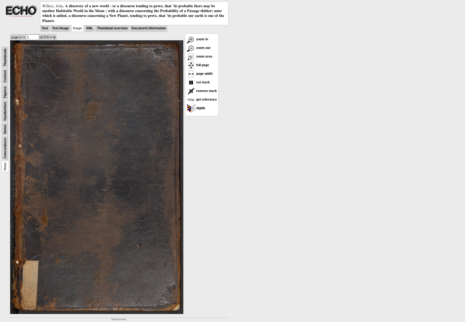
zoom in (201, 39)
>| (53, 37)
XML (89, 28)
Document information (149, 28)
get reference (206, 99)
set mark (202, 82)
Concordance (5, 148)
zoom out (202, 48)
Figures (5, 92)
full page (202, 65)
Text (45, 28)
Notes (5, 129)
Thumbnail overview (112, 28)
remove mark (206, 91)
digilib (200, 108)
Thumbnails (5, 57)
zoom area (203, 56)
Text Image (60, 28)
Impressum (118, 319)
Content (5, 76)
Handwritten (5, 111)
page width (204, 74)
